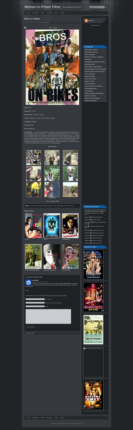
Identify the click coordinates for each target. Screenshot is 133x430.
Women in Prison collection (92, 98)
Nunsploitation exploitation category (95, 62)
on (42, 281)
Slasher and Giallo (90, 76)
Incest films (88, 59)
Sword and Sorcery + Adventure (94, 86)
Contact (62, 12)
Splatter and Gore (90, 81)
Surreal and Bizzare (45, 22)
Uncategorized (89, 91)
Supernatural (60, 205)
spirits (54, 205)
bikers (32, 205)
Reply (27, 290)
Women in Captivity (90, 96)
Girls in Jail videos (90, 54)
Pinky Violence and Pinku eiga (93, 66)
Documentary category (91, 49)
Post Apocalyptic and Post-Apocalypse (95, 69)
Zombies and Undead (90, 100)
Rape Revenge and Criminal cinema (95, 71)
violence (66, 205)
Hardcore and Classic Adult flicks (94, 57)
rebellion (50, 205)
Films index (35, 12)
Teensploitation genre (91, 88)
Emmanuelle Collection (91, 52)
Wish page (49, 12)
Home (28, 12)
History (42, 12)
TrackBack (30, 333)
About (56, 12)
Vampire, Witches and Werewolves (94, 93)
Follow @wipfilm (95, 25)
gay (36, 205)
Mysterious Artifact (42, 205)
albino (29, 205)
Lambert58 (35, 280)
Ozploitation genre (90, 64)
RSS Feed (91, 20)
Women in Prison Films (42, 7)
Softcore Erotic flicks (90, 79)
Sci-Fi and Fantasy (90, 74)
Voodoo (71, 205)
